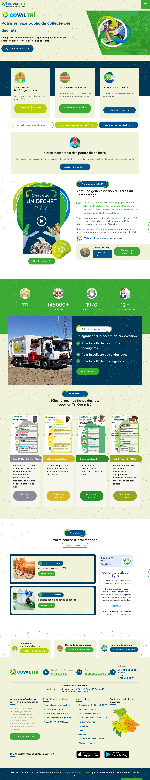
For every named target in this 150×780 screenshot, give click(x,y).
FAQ (81, 730)
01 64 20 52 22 (59, 673)
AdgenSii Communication (76, 772)
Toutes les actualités (75, 545)
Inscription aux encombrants (33, 125)
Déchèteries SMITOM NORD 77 (93, 705)
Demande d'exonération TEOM (76, 125)
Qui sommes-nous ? (17, 48)
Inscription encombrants (90, 713)
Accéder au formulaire (30, 109)
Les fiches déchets (54, 709)
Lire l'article (46, 573)
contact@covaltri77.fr (97, 673)
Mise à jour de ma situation (119, 125)
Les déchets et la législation (58, 718)
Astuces (82, 734)
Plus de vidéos (42, 261)
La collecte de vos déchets (58, 705)
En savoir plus (87, 371)
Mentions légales (87, 743)
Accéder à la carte (75, 167)
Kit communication (87, 722)
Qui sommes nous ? (127, 252)
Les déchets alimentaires (57, 713)
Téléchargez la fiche (25, 495)
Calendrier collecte (88, 709)
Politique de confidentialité (91, 739)
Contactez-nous (119, 110)
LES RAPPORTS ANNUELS (57, 722)
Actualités (83, 726)
